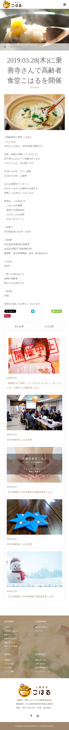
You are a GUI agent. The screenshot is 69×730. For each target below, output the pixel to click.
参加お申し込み (41, 660)
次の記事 (49, 326)
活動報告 (7, 660)
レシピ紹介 (8, 667)
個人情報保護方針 (41, 667)
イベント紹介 (9, 664)
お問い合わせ (40, 664)
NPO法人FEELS (41, 627)
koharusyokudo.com (31, 726)
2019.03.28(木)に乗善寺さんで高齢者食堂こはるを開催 (34, 70)
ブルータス (39, 631)
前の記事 (19, 326)
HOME (6, 627)
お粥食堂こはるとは (11, 631)
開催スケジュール (10, 635)
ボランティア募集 (10, 646)
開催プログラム (9, 642)
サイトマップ (40, 671)
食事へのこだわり (10, 638)
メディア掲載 (9, 671)
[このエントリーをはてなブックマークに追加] (32, 311)
